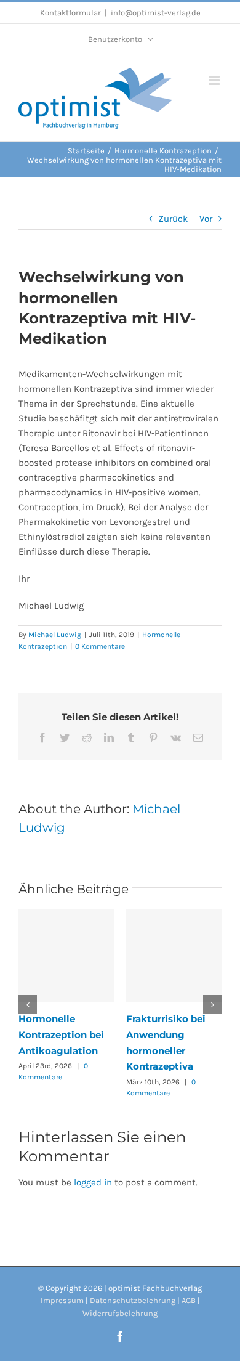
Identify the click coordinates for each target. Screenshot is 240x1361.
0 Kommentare (100, 646)
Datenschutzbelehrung (132, 1300)
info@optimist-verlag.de (156, 12)
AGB (189, 1300)
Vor (205, 218)
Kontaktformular (70, 12)
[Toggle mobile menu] (215, 80)
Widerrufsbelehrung (120, 1313)
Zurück (173, 218)
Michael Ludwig (54, 634)
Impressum (62, 1300)
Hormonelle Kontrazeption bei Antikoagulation (61, 1035)
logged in (93, 1182)
